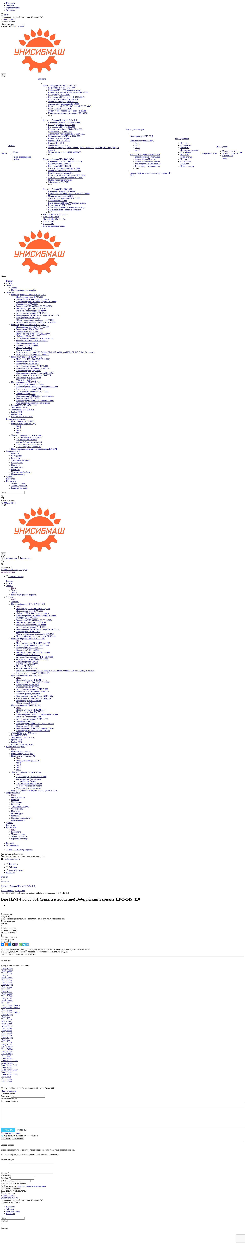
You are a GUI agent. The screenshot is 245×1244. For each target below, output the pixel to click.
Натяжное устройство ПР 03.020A (31, 308)
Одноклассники (13, 8)
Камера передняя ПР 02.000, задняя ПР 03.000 (36, 301)
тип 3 (18, 430)
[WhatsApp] (20, 944)
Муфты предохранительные (28, 377)
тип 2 (18, 428)
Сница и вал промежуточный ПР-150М (33, 375)
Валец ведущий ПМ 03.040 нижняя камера (35, 400)
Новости (15, 453)
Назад (13, 588)
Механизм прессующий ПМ (28, 389)
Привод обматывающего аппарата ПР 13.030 (36, 322)
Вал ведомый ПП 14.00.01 (27, 364)
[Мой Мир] (9, 944)
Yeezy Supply (7, 968)
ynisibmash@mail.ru (12, 859)
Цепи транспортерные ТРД (23, 423)
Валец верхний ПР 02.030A (28, 318)
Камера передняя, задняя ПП (28, 371)
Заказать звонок (8, 572)
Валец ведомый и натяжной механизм (33, 403)
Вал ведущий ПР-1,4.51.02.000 (29, 329)
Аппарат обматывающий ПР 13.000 (31, 313)
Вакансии (15, 458)
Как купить (11, 481)
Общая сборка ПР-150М (26, 380)
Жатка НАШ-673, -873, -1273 (23, 405)
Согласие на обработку (21, 472)
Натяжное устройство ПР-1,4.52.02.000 (33, 334)
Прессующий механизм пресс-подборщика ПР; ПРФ (34, 449)
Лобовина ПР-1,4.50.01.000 (28, 336)
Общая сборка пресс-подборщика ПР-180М (35, 320)
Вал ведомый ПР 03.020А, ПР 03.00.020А (34, 306)
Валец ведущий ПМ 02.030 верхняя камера (35, 396)
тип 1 (18, 426)
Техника (9, 285)
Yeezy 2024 (6, 1056)
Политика (15, 465)
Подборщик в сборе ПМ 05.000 (30, 384)
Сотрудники (16, 456)
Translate (20, 26)
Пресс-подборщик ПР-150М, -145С (27, 357)
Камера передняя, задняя (27, 343)
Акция (9, 283)
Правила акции (18, 474)
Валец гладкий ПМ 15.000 (27, 398)
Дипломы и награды (20, 460)
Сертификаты (17, 463)
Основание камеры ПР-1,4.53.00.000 (32, 341)
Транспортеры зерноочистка (28, 446)
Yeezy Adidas (7, 1049)
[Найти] (2, 495)
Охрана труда (17, 467)
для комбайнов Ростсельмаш (28, 437)
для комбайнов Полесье (26, 440)
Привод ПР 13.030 (24, 348)
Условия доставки (19, 486)
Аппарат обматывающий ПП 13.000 (32, 366)
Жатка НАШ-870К (19, 407)
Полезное (15, 469)
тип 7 (18, 433)
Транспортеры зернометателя (29, 444)
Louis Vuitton (7, 1058)
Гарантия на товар (19, 488)
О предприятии (13, 451)
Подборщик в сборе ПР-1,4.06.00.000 (32, 327)
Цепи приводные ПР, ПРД (22, 421)
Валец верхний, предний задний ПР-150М (34, 373)
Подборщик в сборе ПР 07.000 (29, 297)
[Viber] (16, 944)
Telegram (10, 5)
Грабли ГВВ (16, 414)
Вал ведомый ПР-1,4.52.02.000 (29, 331)
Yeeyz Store (6, 1077)
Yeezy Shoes (6, 980)
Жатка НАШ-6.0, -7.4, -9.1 (22, 410)
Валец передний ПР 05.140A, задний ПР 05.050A (37, 315)
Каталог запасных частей (22, 417)
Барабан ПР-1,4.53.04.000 (27, 345)
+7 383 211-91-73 (8, 19)
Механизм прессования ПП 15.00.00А (33, 368)
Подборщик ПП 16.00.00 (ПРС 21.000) (33, 359)
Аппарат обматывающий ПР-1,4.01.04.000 (34, 338)
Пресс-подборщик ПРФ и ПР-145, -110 (28, 324)
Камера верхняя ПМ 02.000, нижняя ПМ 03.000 (37, 387)
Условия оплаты (18, 483)
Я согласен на (25, 1186)
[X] (13, 944)
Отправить (8, 1130)
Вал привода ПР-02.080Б (27, 304)
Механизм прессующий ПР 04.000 (31, 311)
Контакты (10, 479)
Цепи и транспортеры (15, 419)
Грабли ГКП (16, 412)
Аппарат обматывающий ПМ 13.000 (32, 391)
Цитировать (11, 1091)
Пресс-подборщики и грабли (23, 290)
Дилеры (9, 476)
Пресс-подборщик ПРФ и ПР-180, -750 (28, 295)
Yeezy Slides (6, 973)
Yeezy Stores (6, 1081)
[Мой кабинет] (2, 498)
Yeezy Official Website (10, 1005)
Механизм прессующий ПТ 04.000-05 (32, 354)
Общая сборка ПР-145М (26, 350)
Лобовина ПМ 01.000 (25, 394)
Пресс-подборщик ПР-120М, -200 (26, 382)
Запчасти (10, 292)
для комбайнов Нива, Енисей (29, 442)
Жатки (14, 288)
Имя (3, 1091)
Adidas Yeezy (7, 1021)
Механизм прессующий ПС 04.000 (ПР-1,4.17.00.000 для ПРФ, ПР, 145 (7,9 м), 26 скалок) (55, 352)
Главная (9, 281)
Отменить (21, 1130)
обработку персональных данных (31, 1186)
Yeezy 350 (5, 975)
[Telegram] (27, 944)
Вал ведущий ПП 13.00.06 (27, 361)
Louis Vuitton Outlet (9, 1060)
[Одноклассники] (6, 944)
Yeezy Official (7, 978)
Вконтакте (10, 3)
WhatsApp (10, 10)
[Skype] (24, 944)
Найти (4, 1221)
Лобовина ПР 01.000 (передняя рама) (32, 299)
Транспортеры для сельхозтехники (26, 435)
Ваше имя (6, 1096)
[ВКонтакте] (2, 944)
